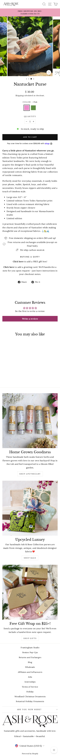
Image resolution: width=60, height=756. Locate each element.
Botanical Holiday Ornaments (30, 701)
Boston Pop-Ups (30, 652)
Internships (30, 682)
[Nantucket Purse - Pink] (11, 378)
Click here (8, 267)
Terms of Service (30, 687)
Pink (26, 108)
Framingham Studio (30, 647)
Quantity (30, 116)
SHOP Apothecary (30, 474)
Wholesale (30, 667)
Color (30, 102)
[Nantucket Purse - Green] (14, 378)
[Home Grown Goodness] (30, 420)
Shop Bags (30, 558)
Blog (30, 662)
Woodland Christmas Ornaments (30, 696)
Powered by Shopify (30, 754)
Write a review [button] (30, 318)
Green (33, 108)
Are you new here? (29, 709)
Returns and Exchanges (30, 657)
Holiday (30, 691)
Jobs (30, 677)
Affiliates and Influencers (30, 672)
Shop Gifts (30, 638)
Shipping (19, 95)
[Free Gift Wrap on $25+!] (30, 592)
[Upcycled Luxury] (30, 508)
